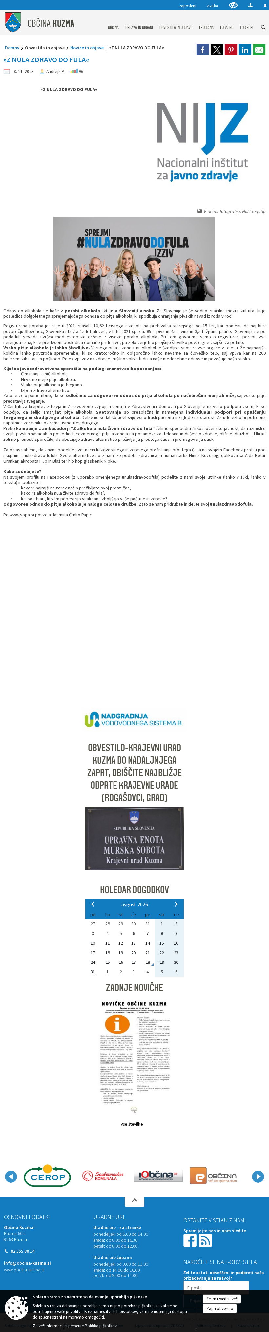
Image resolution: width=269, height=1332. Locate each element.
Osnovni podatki (27, 1217)
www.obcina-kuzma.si (24, 1270)
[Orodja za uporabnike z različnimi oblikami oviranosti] (233, 5)
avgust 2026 (134, 904)
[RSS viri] (206, 1240)
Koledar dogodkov (134, 890)
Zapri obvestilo (219, 1308)
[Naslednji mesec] (176, 904)
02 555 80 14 (22, 1251)
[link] (202, 49)
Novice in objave (87, 48)
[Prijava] (265, 5)
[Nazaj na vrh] (134, 1202)
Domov (12, 48)
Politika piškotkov (101, 1326)
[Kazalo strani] (250, 5)
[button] (11, 1177)
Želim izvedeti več (222, 1299)
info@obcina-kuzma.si (27, 1263)
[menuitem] (113, 21)
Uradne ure (109, 1217)
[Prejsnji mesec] (92, 904)
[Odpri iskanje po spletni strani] (263, 27)
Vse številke (132, 1124)
